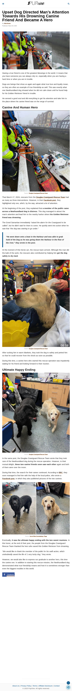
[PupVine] (35, 4)
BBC (61, 472)
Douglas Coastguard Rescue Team (38, 193)
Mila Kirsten (7, 23)
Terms (35, 686)
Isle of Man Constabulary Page (38, 536)
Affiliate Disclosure (45, 686)
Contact (57, 686)
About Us (15, 686)
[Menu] (3, 3)
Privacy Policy (26, 686)
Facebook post (50, 200)
